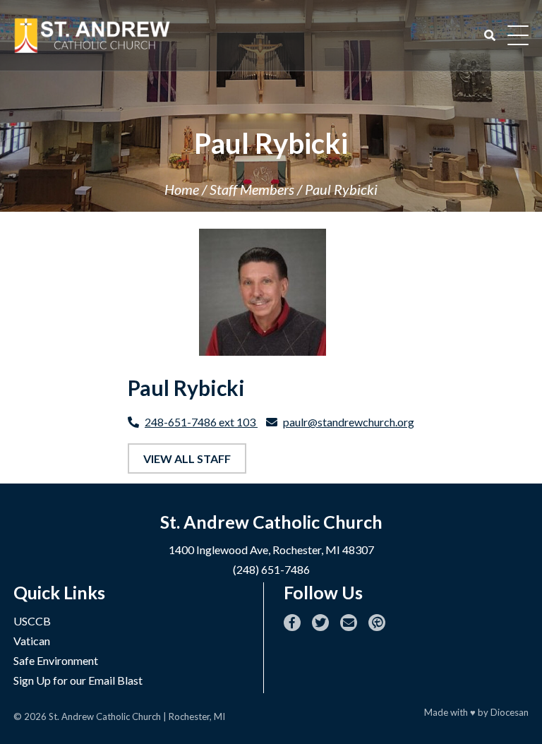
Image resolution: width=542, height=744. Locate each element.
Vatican (31, 640)
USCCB (32, 621)
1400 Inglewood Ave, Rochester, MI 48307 (271, 549)
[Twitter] (320, 622)
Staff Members (252, 189)
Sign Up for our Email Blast (78, 680)
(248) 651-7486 (271, 569)
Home (181, 189)
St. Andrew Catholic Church (105, 716)
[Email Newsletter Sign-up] (348, 622)
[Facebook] (292, 622)
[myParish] (376, 622)
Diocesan (509, 712)
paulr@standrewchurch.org (348, 421)
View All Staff (187, 458)
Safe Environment (55, 660)
